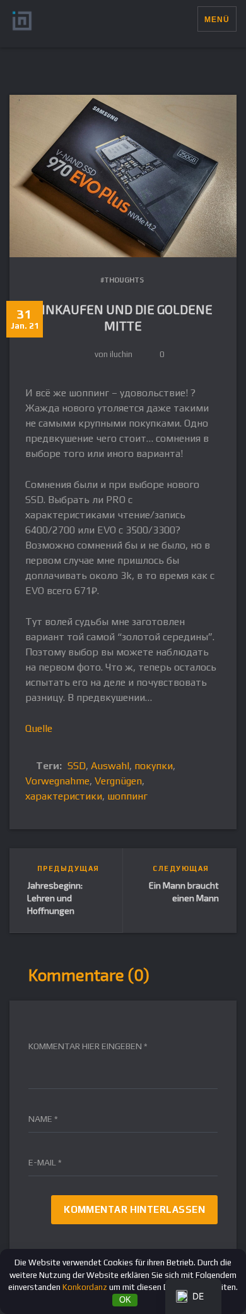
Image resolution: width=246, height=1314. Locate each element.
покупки (153, 766)
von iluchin (113, 354)
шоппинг (127, 796)
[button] (187, 19)
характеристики (63, 796)
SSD (76, 766)
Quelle (38, 728)
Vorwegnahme (57, 781)
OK (125, 1300)
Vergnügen (118, 781)
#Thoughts (122, 280)
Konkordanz (84, 1287)
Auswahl (110, 766)
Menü (217, 19)
